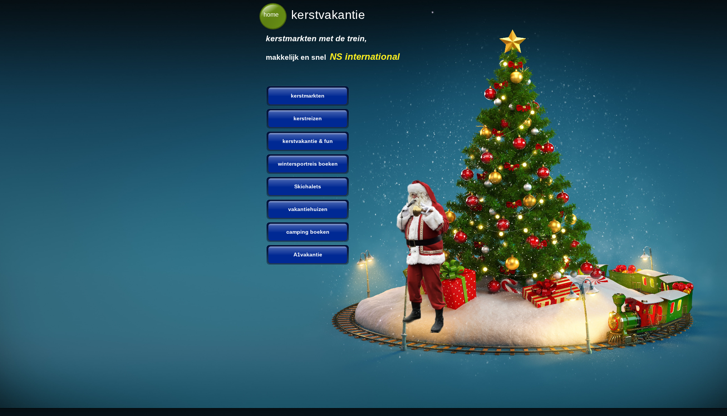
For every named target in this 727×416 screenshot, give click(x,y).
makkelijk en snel (298, 57)
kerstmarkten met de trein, (316, 38)
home (271, 14)
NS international (365, 56)
